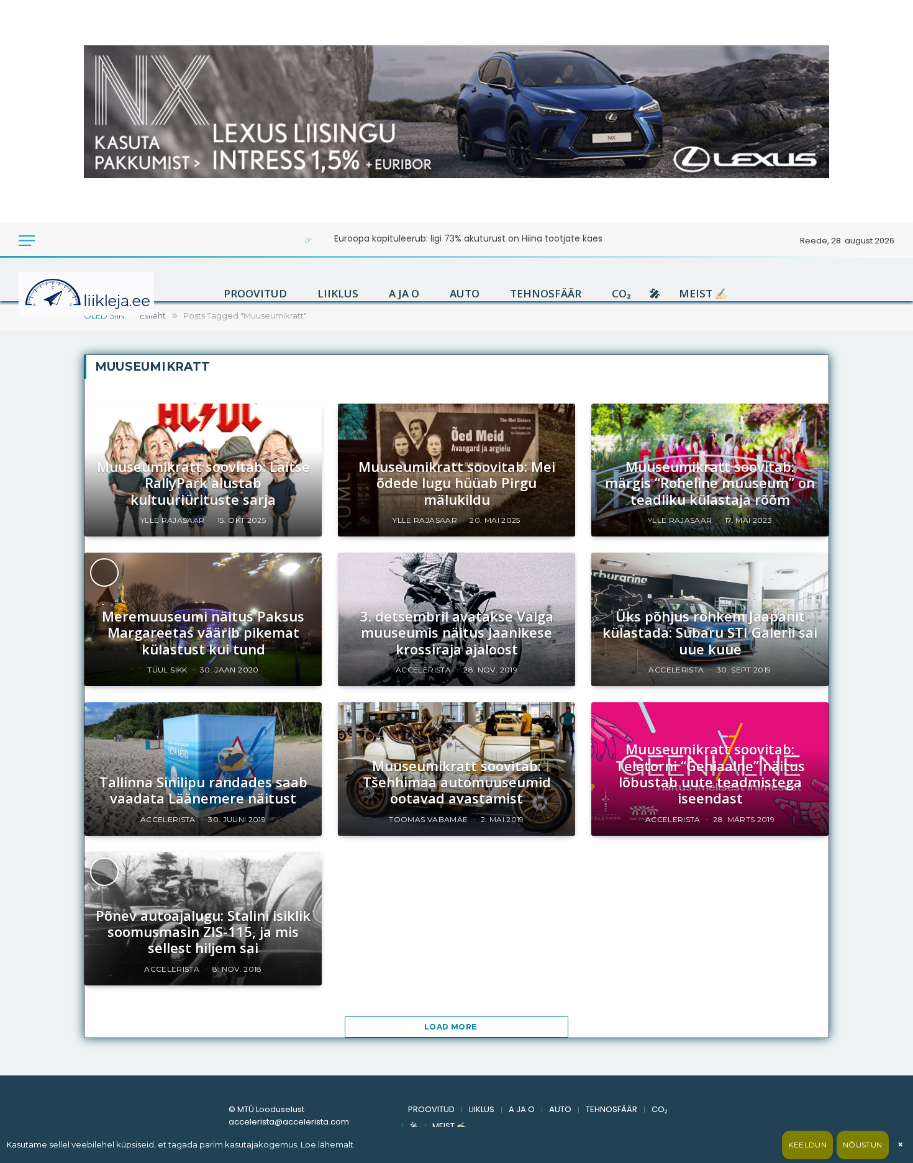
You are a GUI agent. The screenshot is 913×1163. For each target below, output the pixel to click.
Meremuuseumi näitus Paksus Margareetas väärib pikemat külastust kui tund (203, 632)
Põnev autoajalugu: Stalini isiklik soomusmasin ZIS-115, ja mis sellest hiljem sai (203, 931)
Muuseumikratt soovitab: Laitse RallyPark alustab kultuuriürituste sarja (203, 482)
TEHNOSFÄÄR (545, 293)
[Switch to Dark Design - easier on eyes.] (51, 240)
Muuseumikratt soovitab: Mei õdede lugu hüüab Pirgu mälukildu (456, 482)
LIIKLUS (337, 293)
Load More (451, 1026)
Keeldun (807, 1144)
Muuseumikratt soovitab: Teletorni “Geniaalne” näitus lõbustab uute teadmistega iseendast (710, 774)
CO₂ (621, 293)
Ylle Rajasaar (172, 520)
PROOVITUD (255, 293)
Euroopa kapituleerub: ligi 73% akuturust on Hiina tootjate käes (468, 238)
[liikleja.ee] (112, 294)
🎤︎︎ (655, 293)
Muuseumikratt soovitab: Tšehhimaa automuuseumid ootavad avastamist (457, 782)
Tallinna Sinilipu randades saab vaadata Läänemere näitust (203, 790)
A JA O (404, 293)
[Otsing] (68, 241)
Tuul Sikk (167, 669)
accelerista (423, 669)
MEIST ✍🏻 (703, 293)
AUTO (464, 293)
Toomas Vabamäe (428, 819)
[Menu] (27, 241)
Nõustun (863, 1144)
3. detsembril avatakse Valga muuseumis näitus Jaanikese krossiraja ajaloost (456, 632)
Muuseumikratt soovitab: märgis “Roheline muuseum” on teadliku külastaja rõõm (710, 482)
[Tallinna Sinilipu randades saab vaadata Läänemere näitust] (203, 769)
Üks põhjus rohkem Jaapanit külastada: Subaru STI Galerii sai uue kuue (709, 632)
